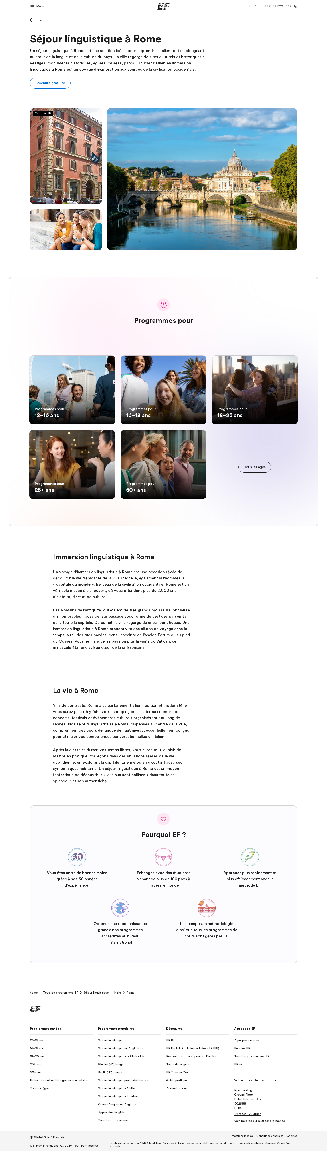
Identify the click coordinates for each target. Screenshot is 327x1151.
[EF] (163, 6)
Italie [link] (117, 992)
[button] (38, 6)
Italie (38, 20)
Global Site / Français (49, 1137)
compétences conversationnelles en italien (125, 736)
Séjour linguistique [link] (96, 992)
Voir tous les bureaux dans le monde (259, 1121)
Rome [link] (130, 992)
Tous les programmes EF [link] (60, 992)
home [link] (34, 992)
